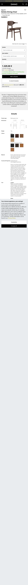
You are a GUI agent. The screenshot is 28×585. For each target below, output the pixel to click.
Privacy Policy (11, 218)
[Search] (23, 4)
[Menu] (2, 4)
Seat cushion (5, 53)
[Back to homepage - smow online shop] (14, 4)
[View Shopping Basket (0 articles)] (26, 4)
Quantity (4, 59)
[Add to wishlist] (25, 10)
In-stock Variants (14, 81)
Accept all (14, 226)
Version (4, 47)
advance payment (8, 85)
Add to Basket (14, 76)
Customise (14, 222)
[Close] (26, 1)
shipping (6, 70)
